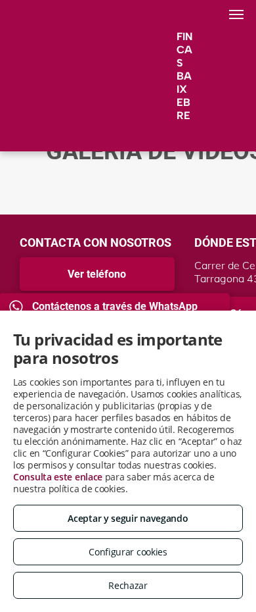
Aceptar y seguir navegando (128, 518)
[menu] (236, 14)
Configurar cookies (128, 552)
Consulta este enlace (57, 477)
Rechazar (128, 585)
